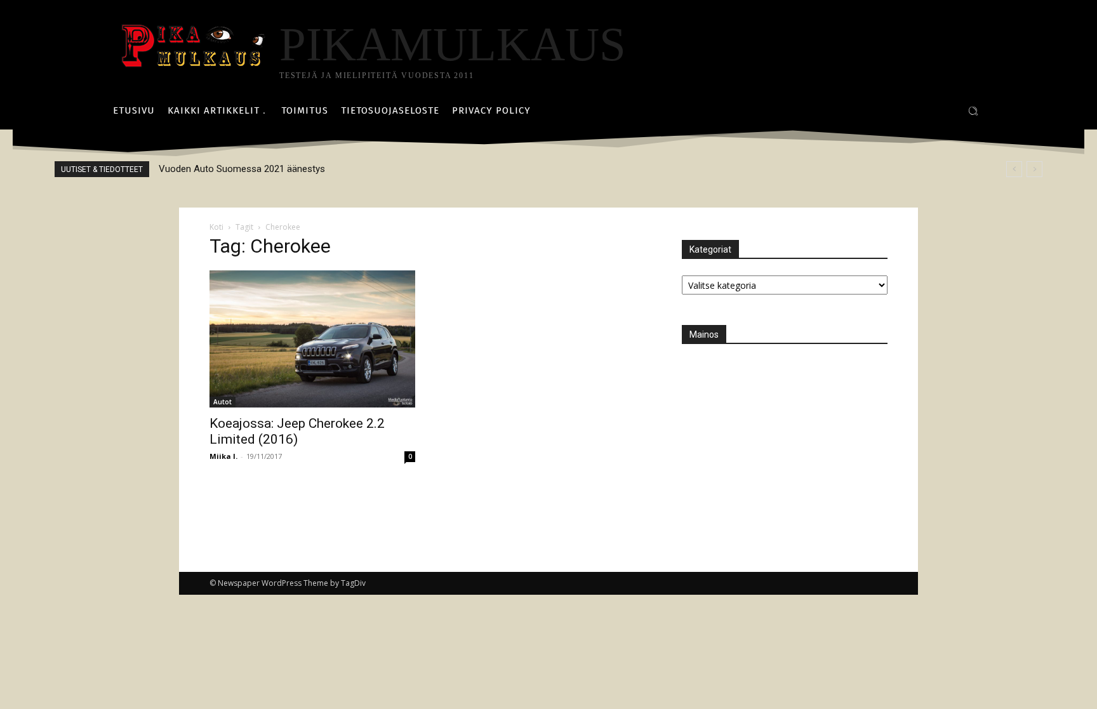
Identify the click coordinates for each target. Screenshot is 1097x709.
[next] (1034, 169)
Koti (216, 227)
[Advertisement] (777, 440)
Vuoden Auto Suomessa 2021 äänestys (242, 169)
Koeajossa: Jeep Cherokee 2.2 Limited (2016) (297, 431)
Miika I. (223, 456)
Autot (222, 401)
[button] (973, 111)
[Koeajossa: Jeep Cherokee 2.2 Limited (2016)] (312, 339)
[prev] (1014, 169)
